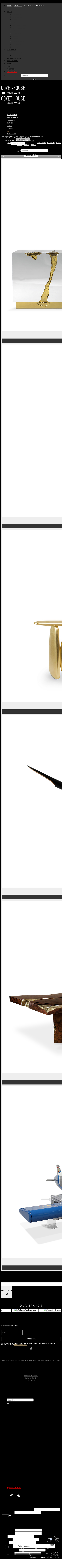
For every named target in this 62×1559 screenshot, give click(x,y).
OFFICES (58, 143)
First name (8, 1529)
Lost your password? (12, 1518)
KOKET (15, 31)
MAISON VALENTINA (19, 25)
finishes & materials (9, 1360)
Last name (8, 1533)
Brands (9, 11)
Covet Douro (17, 52)
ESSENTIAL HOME (18, 42)
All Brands (17, 14)
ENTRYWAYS (11, 143)
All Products (12, 115)
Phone (5, 1542)
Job (4, 1536)
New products (12, 117)
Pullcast (17, 1462)
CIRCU (15, 22)
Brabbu (16, 1452)
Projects (10, 63)
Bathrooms (11, 134)
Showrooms (11, 50)
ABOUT (9, 5)
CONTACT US (18, 5)
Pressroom (12, 1484)
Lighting (10, 128)
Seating (10, 123)
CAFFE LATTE (17, 33)
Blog (9, 66)
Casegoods (11, 120)
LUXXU (15, 20)
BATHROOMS (41, 143)
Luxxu (15, 1435)
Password (8, 1512)
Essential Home (20, 1457)
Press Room (11, 69)
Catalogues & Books (14, 58)
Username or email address (17, 1509)
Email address (10, 1549)
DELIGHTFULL (17, 39)
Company (7, 1539)
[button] (57, 156)
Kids (8, 131)
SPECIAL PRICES (12, 72)
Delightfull (18, 1454)
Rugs (9, 136)
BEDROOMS (51, 143)
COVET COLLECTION (19, 28)
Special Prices (14, 1487)
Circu (15, 1438)
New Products (14, 1427)
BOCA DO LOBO (18, 17)
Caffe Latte (18, 1449)
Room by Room (12, 61)
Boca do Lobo (20, 1432)
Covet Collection (21, 1443)
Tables (9, 126)
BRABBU (15, 36)
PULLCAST (16, 47)
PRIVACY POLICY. (20, 1345)
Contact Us (12, 1490)
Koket (16, 1446)
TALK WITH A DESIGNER (27, 1360)
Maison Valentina (21, 1441)
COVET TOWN (17, 55)
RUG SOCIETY (17, 44)
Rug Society (18, 1460)
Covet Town (19, 1471)
